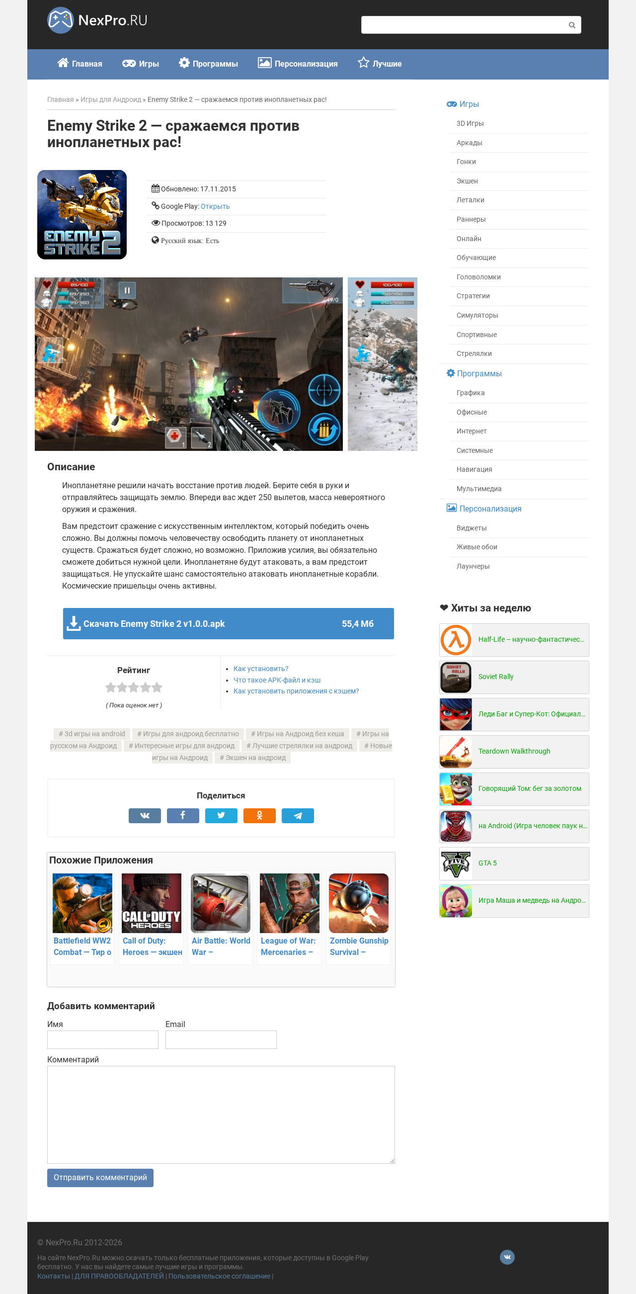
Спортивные (477, 335)
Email (175, 1024)
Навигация (474, 469)
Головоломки (479, 277)
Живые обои (477, 547)
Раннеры (471, 219)
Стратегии (473, 296)
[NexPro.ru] (97, 38)
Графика (471, 393)
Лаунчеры (473, 566)
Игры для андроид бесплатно (191, 734)
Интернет (472, 431)
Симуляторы (477, 315)
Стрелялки (474, 353)
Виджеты (472, 528)
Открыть (215, 206)
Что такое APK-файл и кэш (277, 680)
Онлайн (469, 239)
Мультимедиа (479, 489)
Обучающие (476, 258)
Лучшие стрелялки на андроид (302, 746)
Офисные (472, 412)
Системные (475, 450)
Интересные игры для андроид (185, 746)
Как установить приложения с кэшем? (296, 691)
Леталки (470, 200)
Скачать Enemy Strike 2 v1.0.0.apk (228, 623)
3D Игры (470, 123)
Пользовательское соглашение (219, 1276)
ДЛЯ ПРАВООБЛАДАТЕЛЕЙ (119, 1276)
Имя (55, 1024)
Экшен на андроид (256, 758)
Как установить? (261, 669)
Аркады (469, 143)
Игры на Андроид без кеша (300, 734)
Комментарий (73, 1059)
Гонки (466, 162)
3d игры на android (95, 734)
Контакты (53, 1276)
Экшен (467, 181)
